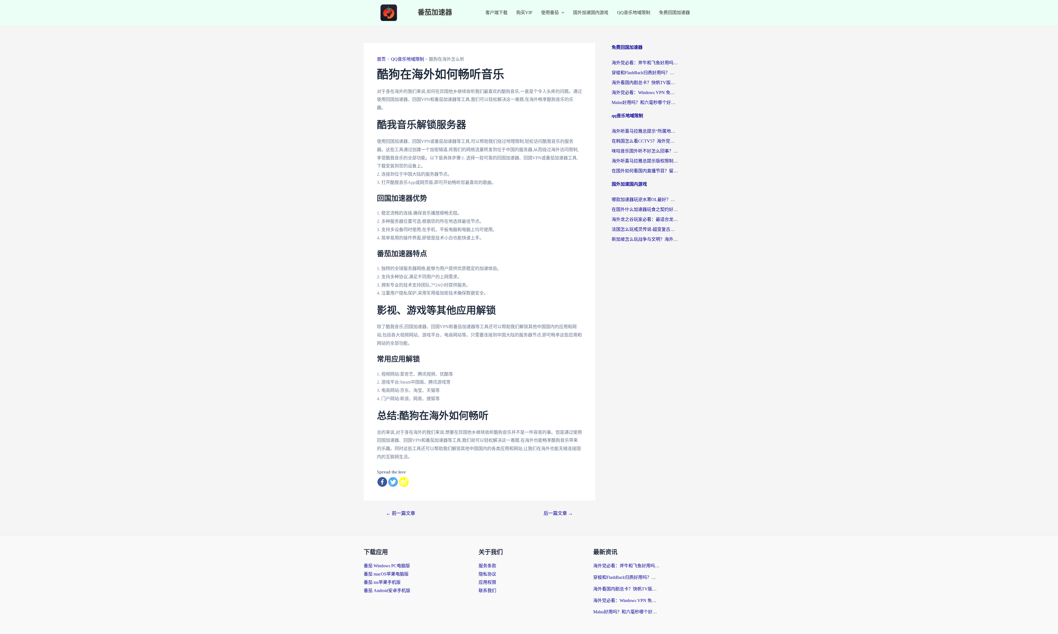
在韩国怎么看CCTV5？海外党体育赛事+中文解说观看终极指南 (645, 141)
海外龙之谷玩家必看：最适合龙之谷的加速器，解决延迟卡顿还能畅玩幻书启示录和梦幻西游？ (645, 219)
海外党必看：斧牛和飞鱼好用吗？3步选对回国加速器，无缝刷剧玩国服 (645, 62)
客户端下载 (496, 12)
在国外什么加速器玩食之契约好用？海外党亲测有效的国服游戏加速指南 (645, 209)
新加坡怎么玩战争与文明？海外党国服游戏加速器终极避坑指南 (645, 239)
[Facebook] (382, 482)
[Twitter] (393, 482)
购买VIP (524, 12)
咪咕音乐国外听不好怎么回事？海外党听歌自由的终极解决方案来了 (645, 151)
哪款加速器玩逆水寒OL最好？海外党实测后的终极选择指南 (645, 199)
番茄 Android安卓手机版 (387, 590)
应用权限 (487, 582)
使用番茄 (550, 12)
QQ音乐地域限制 (633, 12)
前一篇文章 (400, 513)
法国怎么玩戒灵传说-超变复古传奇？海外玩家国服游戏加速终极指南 (645, 229)
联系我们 (487, 590)
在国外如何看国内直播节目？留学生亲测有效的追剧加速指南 (645, 170)
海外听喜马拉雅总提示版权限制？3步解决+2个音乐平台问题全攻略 (645, 161)
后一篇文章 (558, 513)
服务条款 (487, 565)
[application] (561, 12)
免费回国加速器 (674, 12)
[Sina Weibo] (404, 482)
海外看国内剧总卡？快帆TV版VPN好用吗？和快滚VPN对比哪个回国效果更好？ (645, 82)
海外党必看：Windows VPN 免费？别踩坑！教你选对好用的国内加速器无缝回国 (645, 92)
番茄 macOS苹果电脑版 (386, 574)
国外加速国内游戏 (590, 12)
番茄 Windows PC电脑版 (387, 565)
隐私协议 (487, 574)
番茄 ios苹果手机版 (382, 582)
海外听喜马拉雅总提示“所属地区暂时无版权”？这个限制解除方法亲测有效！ (645, 131)
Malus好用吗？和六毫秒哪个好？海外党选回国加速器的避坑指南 (645, 102)
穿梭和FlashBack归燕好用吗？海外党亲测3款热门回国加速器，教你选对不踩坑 (645, 72)
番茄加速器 (435, 12)
